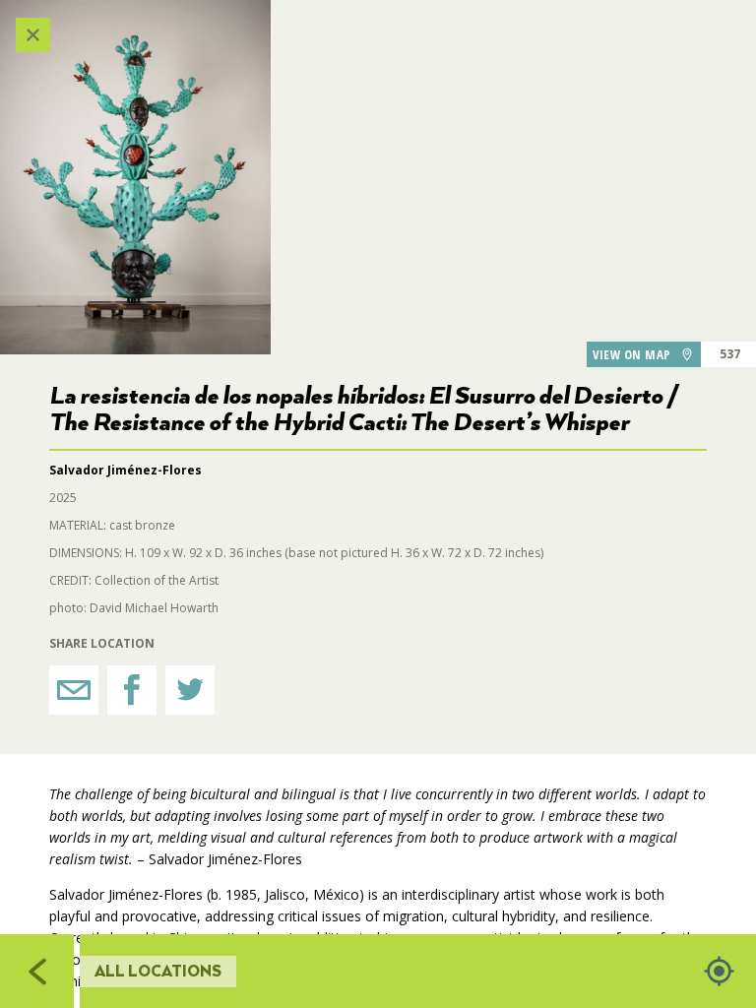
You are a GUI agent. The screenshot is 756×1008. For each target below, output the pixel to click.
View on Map (632, 354)
